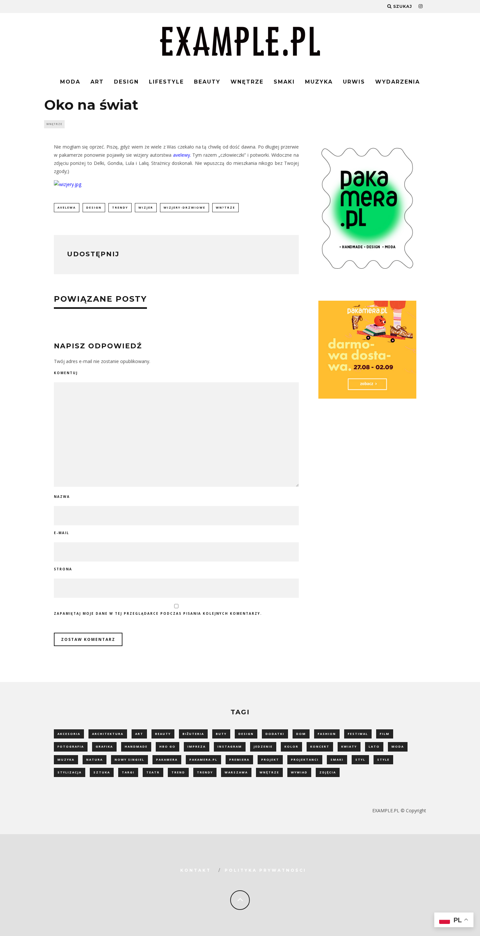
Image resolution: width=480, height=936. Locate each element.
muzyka (65, 759)
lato (374, 746)
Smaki (284, 82)
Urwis (354, 82)
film (385, 734)
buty (221, 734)
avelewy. (182, 155)
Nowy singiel (129, 759)
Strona (63, 569)
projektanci (305, 759)
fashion (327, 734)
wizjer (145, 207)
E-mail (61, 533)
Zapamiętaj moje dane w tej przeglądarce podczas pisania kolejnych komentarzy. (158, 613)
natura (94, 759)
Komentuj (66, 373)
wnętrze (269, 772)
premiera (239, 759)
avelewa (66, 207)
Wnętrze (247, 82)
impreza (196, 746)
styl (360, 759)
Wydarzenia (397, 82)
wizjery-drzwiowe (184, 207)
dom (301, 734)
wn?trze (225, 207)
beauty (163, 734)
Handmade (136, 746)
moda (398, 746)
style (383, 759)
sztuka (101, 772)
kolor (291, 746)
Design (126, 82)
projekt (270, 759)
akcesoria (68, 734)
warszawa (236, 772)
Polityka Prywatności (265, 870)
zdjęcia (327, 772)
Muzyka (319, 82)
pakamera (167, 759)
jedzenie (263, 746)
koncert (319, 746)
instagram (229, 746)
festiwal (358, 734)
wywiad (299, 772)
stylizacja (69, 772)
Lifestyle (166, 82)
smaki (337, 759)
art (139, 734)
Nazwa (62, 496)
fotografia (70, 746)
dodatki (274, 734)
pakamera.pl (203, 759)
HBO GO (167, 746)
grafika (104, 746)
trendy (120, 207)
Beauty (207, 82)
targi (128, 772)
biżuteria (193, 734)
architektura (107, 734)
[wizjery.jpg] (67, 184)
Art (97, 82)
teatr (153, 772)
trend (178, 772)
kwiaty (349, 746)
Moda (70, 82)
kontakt (195, 870)
